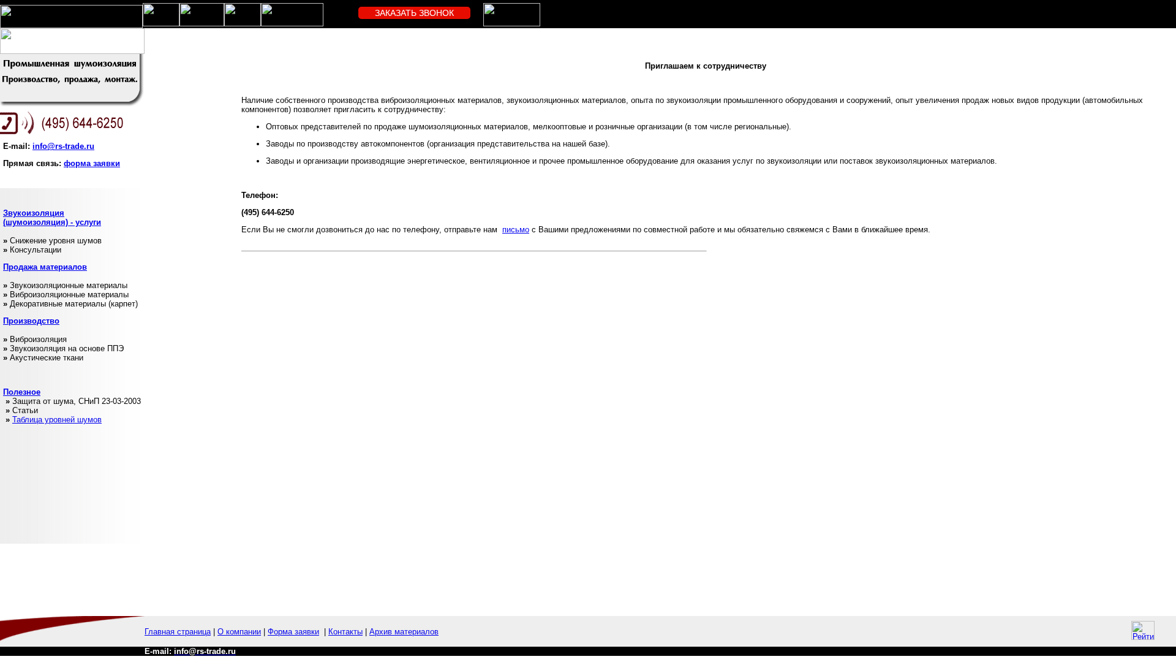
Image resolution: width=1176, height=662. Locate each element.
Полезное (21, 392)
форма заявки (92, 163)
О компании (239, 631)
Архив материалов (404, 631)
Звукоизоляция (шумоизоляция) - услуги (52, 217)
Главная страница (178, 631)
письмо (515, 229)
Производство (31, 320)
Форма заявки (293, 631)
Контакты (345, 631)
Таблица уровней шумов (57, 419)
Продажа (20, 267)
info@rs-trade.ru (63, 146)
